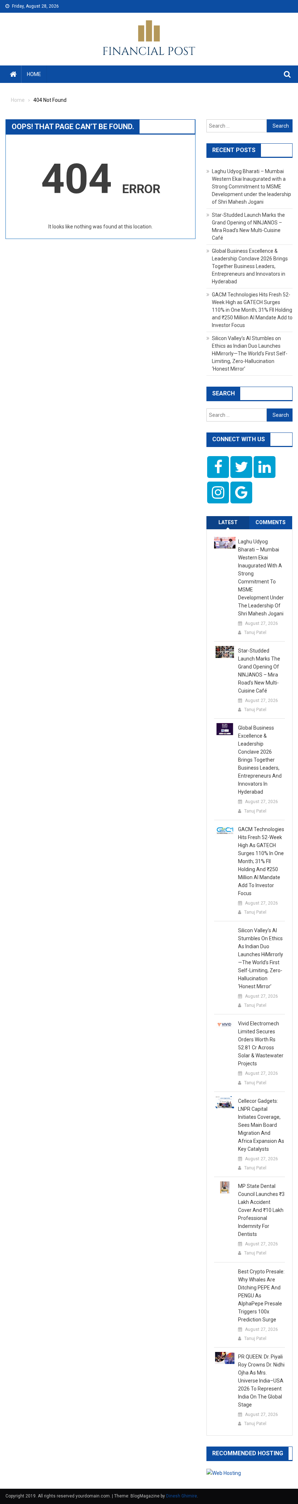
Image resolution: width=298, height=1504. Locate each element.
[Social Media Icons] (218, 467)
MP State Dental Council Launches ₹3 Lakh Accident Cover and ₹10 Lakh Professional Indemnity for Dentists (261, 1210)
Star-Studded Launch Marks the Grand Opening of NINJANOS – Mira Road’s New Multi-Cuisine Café (259, 671)
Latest (228, 522)
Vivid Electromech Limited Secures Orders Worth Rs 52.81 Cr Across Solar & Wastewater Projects (260, 1043)
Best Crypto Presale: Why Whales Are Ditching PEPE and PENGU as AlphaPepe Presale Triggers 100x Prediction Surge (261, 1296)
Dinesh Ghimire (181, 1496)
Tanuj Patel (255, 632)
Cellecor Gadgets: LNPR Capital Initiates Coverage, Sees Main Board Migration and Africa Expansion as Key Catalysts (261, 1125)
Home (34, 74)
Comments (270, 522)
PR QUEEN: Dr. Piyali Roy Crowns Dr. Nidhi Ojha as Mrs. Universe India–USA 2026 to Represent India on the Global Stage (261, 1381)
